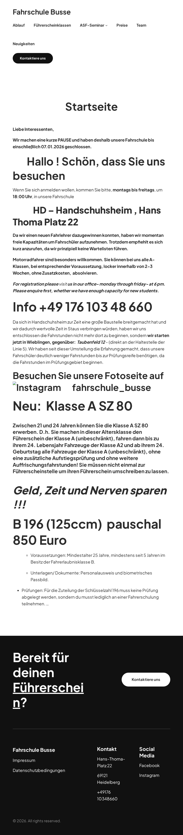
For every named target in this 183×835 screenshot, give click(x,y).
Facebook (149, 765)
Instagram (149, 775)
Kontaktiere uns (146, 679)
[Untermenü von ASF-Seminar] (106, 25)
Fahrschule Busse (42, 11)
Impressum (24, 760)
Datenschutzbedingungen (39, 770)
